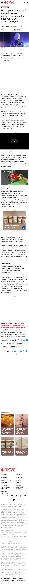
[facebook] (3, 496)
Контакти (22, 580)
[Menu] (2, 2)
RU (24, 2)
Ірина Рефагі (5, 26)
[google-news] (25, 496)
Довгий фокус (6, 480)
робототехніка (15, 346)
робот (5, 346)
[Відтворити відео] (14, 177)
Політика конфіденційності (9, 580)
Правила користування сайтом (6, 487)
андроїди (20, 343)
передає (23, 106)
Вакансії (18, 483)
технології (11, 343)
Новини (4, 474)
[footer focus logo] (8, 470)
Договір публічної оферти (19, 487)
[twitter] (7, 496)
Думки (18, 474)
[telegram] (12, 496)
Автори (18, 480)
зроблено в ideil (6, 583)
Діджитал (5, 7)
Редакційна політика (5, 492)
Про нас (4, 483)
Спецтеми (19, 477)
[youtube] (16, 496)
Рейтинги (4, 477)
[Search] (27, 2)
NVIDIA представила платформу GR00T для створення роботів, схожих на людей (12, 325)
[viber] (21, 496)
